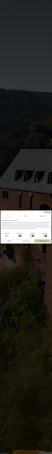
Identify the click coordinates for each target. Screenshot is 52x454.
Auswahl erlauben (26, 240)
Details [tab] (26, 216)
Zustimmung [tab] (9, 216)
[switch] (19, 236)
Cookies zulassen (42, 240)
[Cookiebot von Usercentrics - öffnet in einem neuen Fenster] (45, 212)
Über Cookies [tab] (43, 216)
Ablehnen (9, 240)
